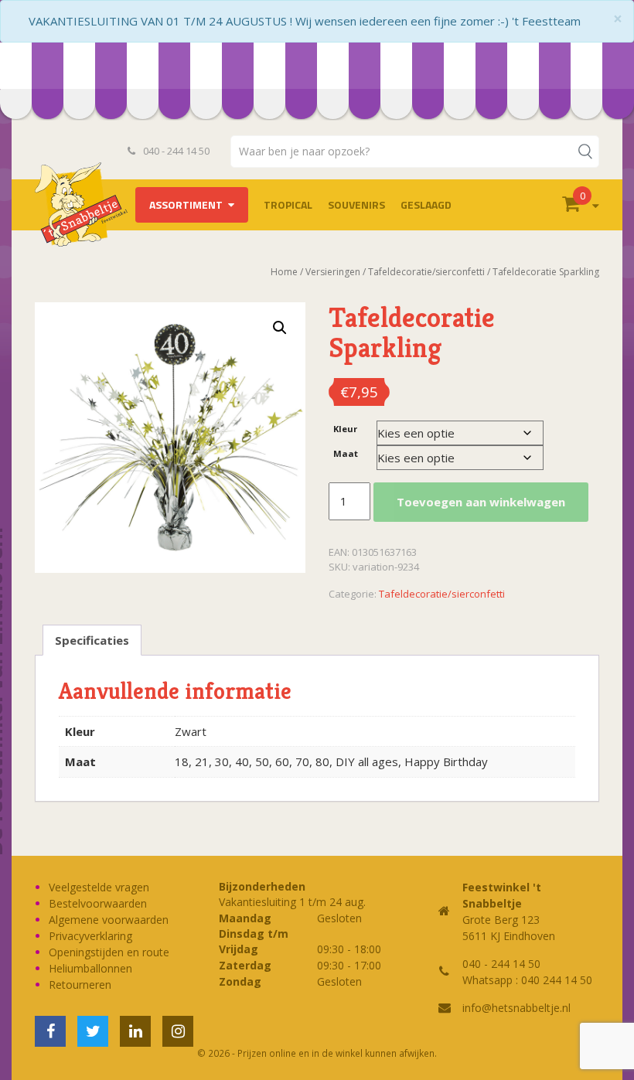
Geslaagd (426, 204)
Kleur (345, 428)
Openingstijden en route (109, 952)
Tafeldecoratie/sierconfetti (442, 594)
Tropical (288, 204)
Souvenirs (356, 204)
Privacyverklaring (90, 935)
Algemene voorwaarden (109, 919)
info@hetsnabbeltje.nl (516, 1007)
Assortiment (186, 204)
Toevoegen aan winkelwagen (481, 501)
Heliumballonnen (90, 968)
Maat (345, 453)
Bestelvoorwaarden (98, 903)
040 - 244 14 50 (175, 151)
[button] (280, 328)
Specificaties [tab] (92, 640)
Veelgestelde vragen (99, 887)
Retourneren (80, 984)
